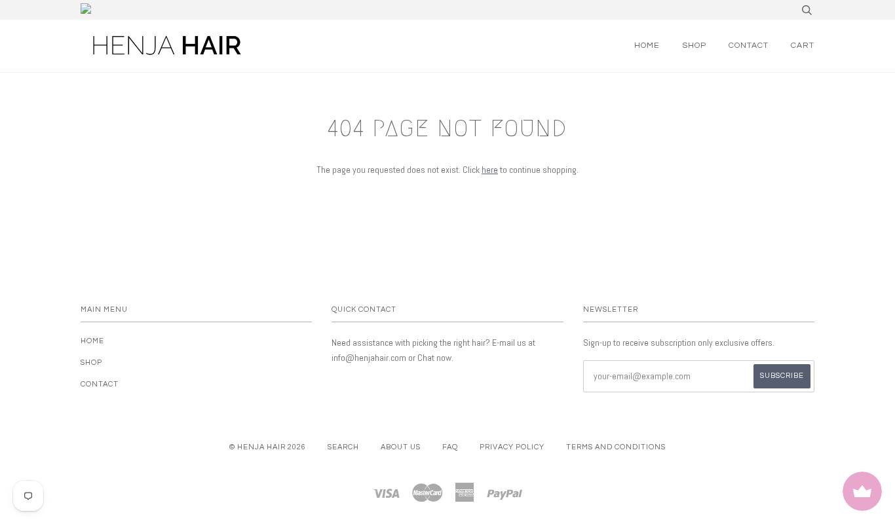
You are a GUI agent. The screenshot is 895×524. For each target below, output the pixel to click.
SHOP (694, 45)
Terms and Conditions (616, 447)
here (490, 170)
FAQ (450, 447)
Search (343, 447)
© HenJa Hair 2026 (267, 447)
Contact (749, 45)
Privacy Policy (512, 447)
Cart (802, 45)
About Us (401, 447)
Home (647, 45)
